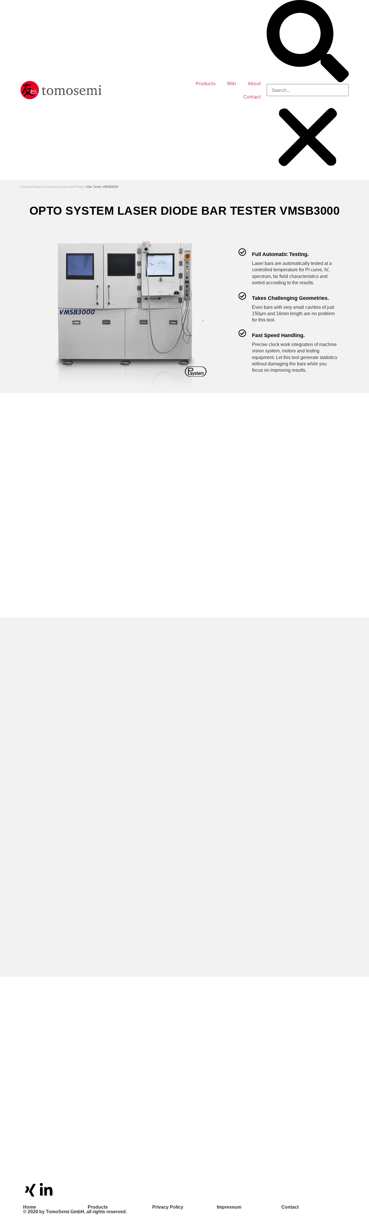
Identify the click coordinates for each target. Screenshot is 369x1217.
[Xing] (30, 1190)
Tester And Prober (71, 186)
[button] (308, 42)
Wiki (231, 83)
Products (205, 83)
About (254, 83)
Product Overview (44, 186)
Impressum (229, 1207)
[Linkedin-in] (46, 1190)
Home (24, 186)
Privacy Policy (167, 1207)
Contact (252, 97)
